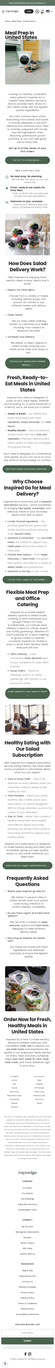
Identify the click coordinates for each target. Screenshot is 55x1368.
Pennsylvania (14, 1099)
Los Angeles (14, 1076)
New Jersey (39, 1099)
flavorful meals (23, 534)
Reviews (27, 1237)
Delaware (14, 1103)
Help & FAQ (27, 1270)
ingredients (14, 422)
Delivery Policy (27, 1298)
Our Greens (27, 1193)
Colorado (14, 1088)
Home (7, 21)
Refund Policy (27, 1309)
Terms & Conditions (27, 1303)
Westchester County (14, 1095)
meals (44, 324)
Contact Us (27, 1281)
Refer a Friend (27, 1243)
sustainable (38, 508)
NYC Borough (39, 1088)
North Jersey (14, 1091)
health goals (14, 546)
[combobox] (50, 11)
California (39, 1084)
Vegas (39, 1080)
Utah (14, 1084)
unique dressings (30, 422)
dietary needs (15, 567)
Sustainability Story (27, 1209)
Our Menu (27, 1188)
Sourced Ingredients (27, 521)
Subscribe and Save (27, 1204)
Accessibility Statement (27, 1314)
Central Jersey (39, 1091)
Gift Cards (27, 1248)
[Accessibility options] (5, 1363)
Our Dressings (27, 1199)
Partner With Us (27, 1254)
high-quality (24, 508)
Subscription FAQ (27, 1276)
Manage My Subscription (27, 1232)
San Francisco (39, 1076)
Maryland (14, 1107)
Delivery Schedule (27, 1287)
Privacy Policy (27, 1292)
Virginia (39, 1103)
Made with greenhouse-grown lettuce (26, 3)
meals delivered (33, 658)
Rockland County (39, 1095)
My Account (27, 1226)
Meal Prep (16, 21)
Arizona (14, 1080)
